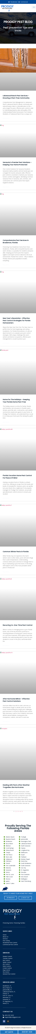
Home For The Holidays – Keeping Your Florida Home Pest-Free (16, 400)
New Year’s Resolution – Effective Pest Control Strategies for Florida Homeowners (16, 320)
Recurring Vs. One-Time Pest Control (17, 625)
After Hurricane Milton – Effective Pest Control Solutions (16, 700)
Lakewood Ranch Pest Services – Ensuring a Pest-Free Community (16, 97)
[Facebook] (4, 1021)
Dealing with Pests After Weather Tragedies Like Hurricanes (16, 786)
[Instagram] (8, 1021)
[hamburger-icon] (34, 7)
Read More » (6, 118)
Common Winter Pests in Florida (16, 551)
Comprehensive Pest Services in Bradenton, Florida (16, 241)
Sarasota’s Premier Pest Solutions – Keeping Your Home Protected (17, 163)
